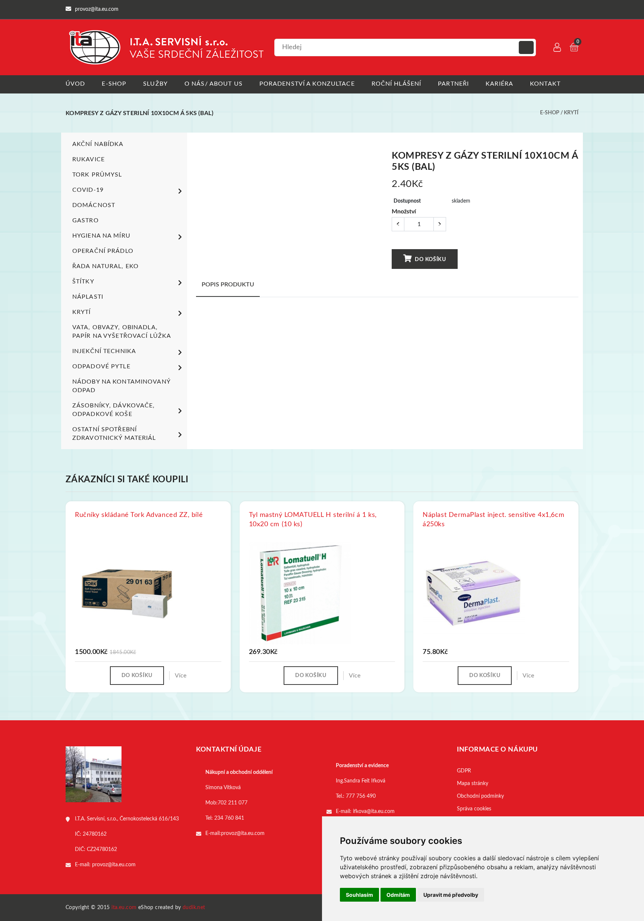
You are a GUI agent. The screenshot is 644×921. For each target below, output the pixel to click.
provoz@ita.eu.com (114, 864)
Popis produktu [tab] (228, 285)
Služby (155, 84)
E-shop (114, 84)
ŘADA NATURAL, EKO (105, 266)
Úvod (75, 84)
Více (180, 676)
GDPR (464, 771)
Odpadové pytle (101, 366)
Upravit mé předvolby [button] (450, 895)
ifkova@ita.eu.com (374, 811)
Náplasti (87, 297)
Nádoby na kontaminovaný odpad (121, 386)
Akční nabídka (98, 144)
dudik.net (194, 907)
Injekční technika (104, 351)
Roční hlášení (397, 84)
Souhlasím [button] (359, 895)
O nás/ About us (213, 84)
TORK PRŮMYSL (97, 175)
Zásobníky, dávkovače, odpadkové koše (113, 410)
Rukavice (88, 159)
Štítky (83, 282)
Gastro (85, 220)
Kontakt (545, 84)
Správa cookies (474, 809)
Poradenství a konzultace (307, 84)
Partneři (453, 84)
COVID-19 (88, 190)
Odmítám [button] (398, 895)
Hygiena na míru (101, 236)
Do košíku (430, 259)
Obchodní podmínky (480, 796)
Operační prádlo (102, 251)
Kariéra (499, 84)
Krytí (571, 112)
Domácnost (93, 205)
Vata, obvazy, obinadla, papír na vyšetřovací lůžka (121, 331)
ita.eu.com (123, 907)
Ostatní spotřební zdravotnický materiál (114, 433)
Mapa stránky (472, 783)
